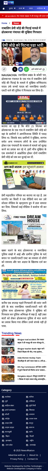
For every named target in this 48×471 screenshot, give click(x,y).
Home (4, 23)
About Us (33, 455)
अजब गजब (32, 418)
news (16, 23)
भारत (31, 8)
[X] (14, 69)
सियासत (31, 410)
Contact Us (33, 458)
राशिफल (31, 401)
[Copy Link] (4, 69)
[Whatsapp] (26, 69)
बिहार (6, 436)
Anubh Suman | (19, 40)
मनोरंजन (40, 8)
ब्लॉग (30, 431)
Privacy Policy (16, 458)
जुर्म (6, 401)
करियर (31, 397)
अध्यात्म (31, 414)
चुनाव (11, 8)
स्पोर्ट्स (6, 418)
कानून (30, 423)
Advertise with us (16, 455)
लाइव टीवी (8, 423)
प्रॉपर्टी (6, 414)
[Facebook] (20, 69)
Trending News (12, 333)
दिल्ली (31, 436)
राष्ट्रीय (31, 440)
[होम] (7, 3)
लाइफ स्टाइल (9, 427)
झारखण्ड (8, 440)
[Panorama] (24, 229)
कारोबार (7, 397)
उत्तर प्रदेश (8, 445)
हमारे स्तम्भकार (9, 410)
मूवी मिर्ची (32, 405)
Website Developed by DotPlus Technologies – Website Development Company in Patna (24, 467)
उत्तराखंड (32, 445)
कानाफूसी (8, 431)
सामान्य (31, 427)
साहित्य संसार (9, 405)
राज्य (21, 8)
